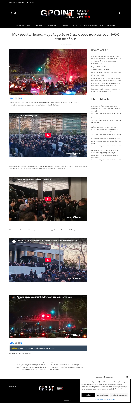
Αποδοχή (88, 395)
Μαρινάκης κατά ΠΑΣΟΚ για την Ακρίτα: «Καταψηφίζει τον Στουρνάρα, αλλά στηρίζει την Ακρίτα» (105, 108)
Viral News (66, 400)
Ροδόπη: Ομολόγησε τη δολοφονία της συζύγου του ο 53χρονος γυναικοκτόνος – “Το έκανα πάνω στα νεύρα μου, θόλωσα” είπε (105, 129)
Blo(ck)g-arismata (90, 25)
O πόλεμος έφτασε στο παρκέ (100, 118)
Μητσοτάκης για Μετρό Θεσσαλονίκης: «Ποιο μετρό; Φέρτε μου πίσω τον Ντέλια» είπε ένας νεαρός (106, 141)
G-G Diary (39, 25)
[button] (127, 377)
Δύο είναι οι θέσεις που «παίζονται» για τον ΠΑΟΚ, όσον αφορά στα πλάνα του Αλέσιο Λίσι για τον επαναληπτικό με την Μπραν (106, 58)
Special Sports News (23, 25)
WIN (101, 25)
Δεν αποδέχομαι (102, 395)
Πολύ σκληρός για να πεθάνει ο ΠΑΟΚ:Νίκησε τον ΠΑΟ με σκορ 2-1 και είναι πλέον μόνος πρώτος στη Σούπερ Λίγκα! (66, 366)
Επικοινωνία (110, 25)
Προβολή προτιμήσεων (119, 395)
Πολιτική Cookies (98, 399)
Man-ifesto (52, 25)
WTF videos (77, 25)
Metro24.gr (99, 113)
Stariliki (65, 25)
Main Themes (26, 353)
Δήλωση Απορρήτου (109, 399)
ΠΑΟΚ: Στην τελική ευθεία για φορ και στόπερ (106, 72)
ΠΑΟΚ (20, 353)
